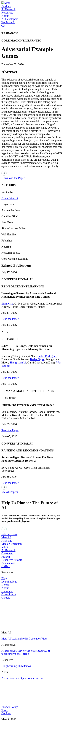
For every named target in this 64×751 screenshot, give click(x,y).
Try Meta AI (8, 22)
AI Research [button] (8, 9)
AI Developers (9, 18)
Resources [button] (7, 12)
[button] (5, 2)
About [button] (5, 15)
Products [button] (6, 6)
